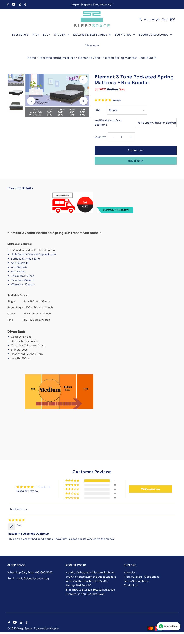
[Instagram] (19, 4)
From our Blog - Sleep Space (141, 576)
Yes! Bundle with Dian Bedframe (108, 122)
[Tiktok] (25, 4)
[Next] (83, 101)
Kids (36, 34)
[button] (103, 100)
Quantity (100, 137)
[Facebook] (7, 4)
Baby (46, 34)
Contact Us (131, 585)
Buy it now (135, 160)
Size (97, 110)
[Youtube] (13, 4)
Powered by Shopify (46, 628)
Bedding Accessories (153, 34)
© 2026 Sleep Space (20, 628)
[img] (16, 520)
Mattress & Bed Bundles (90, 34)
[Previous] (31, 101)
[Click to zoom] (83, 80)
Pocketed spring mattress (57, 57)
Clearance (92, 45)
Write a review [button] (150, 489)
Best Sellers (20, 34)
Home (32, 57)
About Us (129, 572)
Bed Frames (123, 34)
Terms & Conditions (136, 581)
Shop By (60, 34)
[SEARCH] (140, 19)
